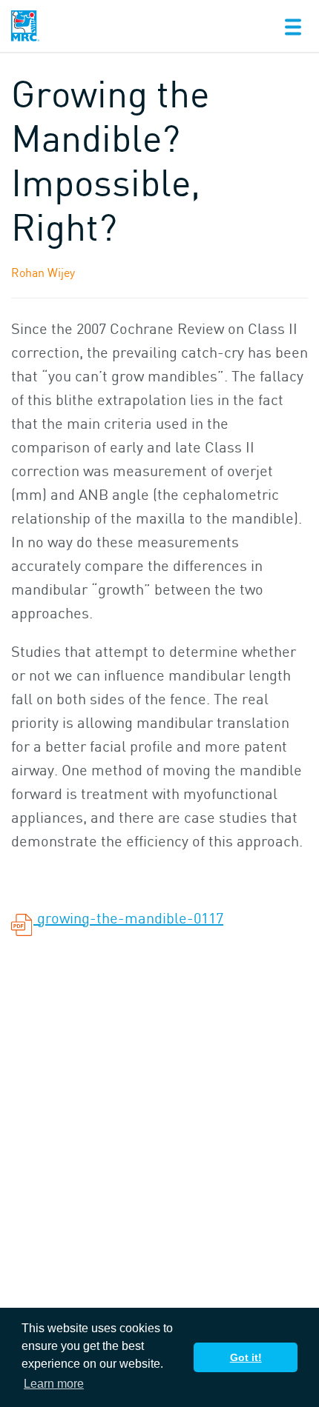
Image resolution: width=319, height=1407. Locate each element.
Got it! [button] (246, 1357)
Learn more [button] (54, 1383)
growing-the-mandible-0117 (128, 918)
